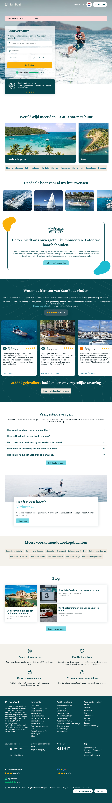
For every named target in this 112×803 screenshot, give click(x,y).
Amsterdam (17, 168)
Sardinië (45, 168)
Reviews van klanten (39, 726)
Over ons (35, 706)
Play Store (18, 755)
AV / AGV (66, 788)
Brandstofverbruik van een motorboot (79, 590)
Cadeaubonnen (37, 721)
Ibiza (8, 168)
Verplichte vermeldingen (37, 788)
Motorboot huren (64, 706)
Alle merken (62, 731)
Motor (15, 57)
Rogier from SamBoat (20, 616)
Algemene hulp (90, 748)
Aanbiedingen (63, 728)
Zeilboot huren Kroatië (34, 551)
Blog (33, 736)
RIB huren (61, 708)
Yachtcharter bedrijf (40, 718)
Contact (87, 753)
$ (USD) (100, 791)
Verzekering (36, 713)
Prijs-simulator (37, 716)
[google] (62, 769)
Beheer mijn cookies (92, 755)
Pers (33, 728)
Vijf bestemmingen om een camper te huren (78, 609)
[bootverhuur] (13, 4)
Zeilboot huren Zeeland (97, 551)
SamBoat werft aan (39, 708)
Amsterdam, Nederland (50, 373)
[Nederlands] (89, 4)
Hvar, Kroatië (8, 373)
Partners (76, 788)
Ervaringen (35, 733)
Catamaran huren (64, 716)
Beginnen (22, 521)
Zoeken (31, 65)
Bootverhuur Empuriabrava (92, 556)
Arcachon (88, 710)
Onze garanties (37, 711)
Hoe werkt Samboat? (93, 750)
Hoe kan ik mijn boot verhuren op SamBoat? (30, 454)
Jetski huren (62, 718)
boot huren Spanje (73, 556)
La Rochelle (89, 715)
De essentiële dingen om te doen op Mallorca (20, 612)
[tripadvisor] (11, 778)
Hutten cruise (63, 726)
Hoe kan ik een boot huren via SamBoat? (29, 429)
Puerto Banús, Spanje (88, 373)
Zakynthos (65, 168)
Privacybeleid (55, 788)
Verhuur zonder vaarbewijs (68, 723)
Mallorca (35, 168)
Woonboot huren (64, 721)
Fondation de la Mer (39, 731)
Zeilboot (40, 57)
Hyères (86, 713)
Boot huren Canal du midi (19, 556)
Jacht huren (62, 711)
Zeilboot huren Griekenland (56, 551)
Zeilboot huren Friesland (77, 551)
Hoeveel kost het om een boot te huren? (28, 436)
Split (27, 168)
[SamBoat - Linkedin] (69, 748)
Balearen (102, 168)
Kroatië (87, 720)
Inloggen (101, 4)
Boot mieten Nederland (15, 551)
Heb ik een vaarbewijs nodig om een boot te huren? (34, 442)
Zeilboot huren (63, 713)
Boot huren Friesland (55, 556)
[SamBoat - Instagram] (64, 748)
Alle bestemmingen (92, 725)
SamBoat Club (37, 723)
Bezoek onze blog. (56, 629)
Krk (81, 168)
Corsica (54, 168)
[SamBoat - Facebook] (59, 748)
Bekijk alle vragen (56, 463)
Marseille (87, 708)
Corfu (75, 168)
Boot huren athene (38, 556)
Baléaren (87, 723)
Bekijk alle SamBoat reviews (56, 391)
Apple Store (18, 749)
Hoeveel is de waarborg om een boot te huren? (32, 448)
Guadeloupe (90, 168)
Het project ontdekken (56, 263)
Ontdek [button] (78, 4)
